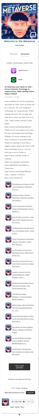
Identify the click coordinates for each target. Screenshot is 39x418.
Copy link (31, 392)
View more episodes (19, 367)
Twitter (18, 388)
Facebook (24, 388)
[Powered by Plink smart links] (19, 415)
